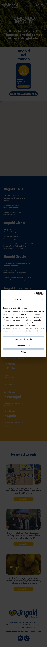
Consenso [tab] (7, 300)
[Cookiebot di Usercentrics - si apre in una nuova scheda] (34, 293)
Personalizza (22, 346)
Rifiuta (23, 352)
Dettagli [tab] (18, 300)
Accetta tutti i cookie (23, 339)
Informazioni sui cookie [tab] (35, 300)
